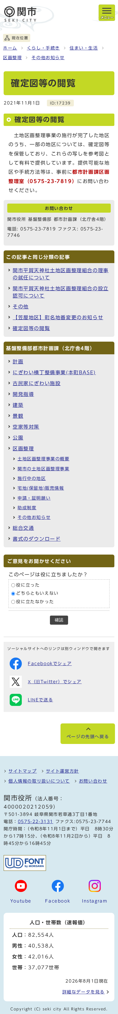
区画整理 (12, 58)
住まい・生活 (84, 48)
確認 (59, 620)
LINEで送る (40, 700)
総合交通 (23, 528)
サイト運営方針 (62, 771)
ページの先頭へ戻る (88, 737)
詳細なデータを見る (83, 992)
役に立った (28, 585)
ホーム (10, 48)
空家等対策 (26, 426)
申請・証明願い (34, 498)
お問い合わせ (93, 781)
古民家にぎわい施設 (37, 383)
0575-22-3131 (35, 821)
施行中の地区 (32, 478)
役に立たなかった (35, 602)
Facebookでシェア (50, 664)
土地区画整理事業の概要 (44, 459)
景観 (18, 416)
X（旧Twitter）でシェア (55, 682)
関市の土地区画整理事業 (44, 469)
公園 (18, 437)
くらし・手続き (43, 48)
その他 (21, 306)
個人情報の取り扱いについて (39, 781)
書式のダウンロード (37, 538)
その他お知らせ (47, 58)
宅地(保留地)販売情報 (41, 488)
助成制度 (27, 508)
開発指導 (23, 394)
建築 (18, 405)
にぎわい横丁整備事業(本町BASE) (54, 372)
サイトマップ (22, 771)
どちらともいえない (37, 593)
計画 (18, 361)
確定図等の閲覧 (31, 328)
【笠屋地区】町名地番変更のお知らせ (58, 317)
